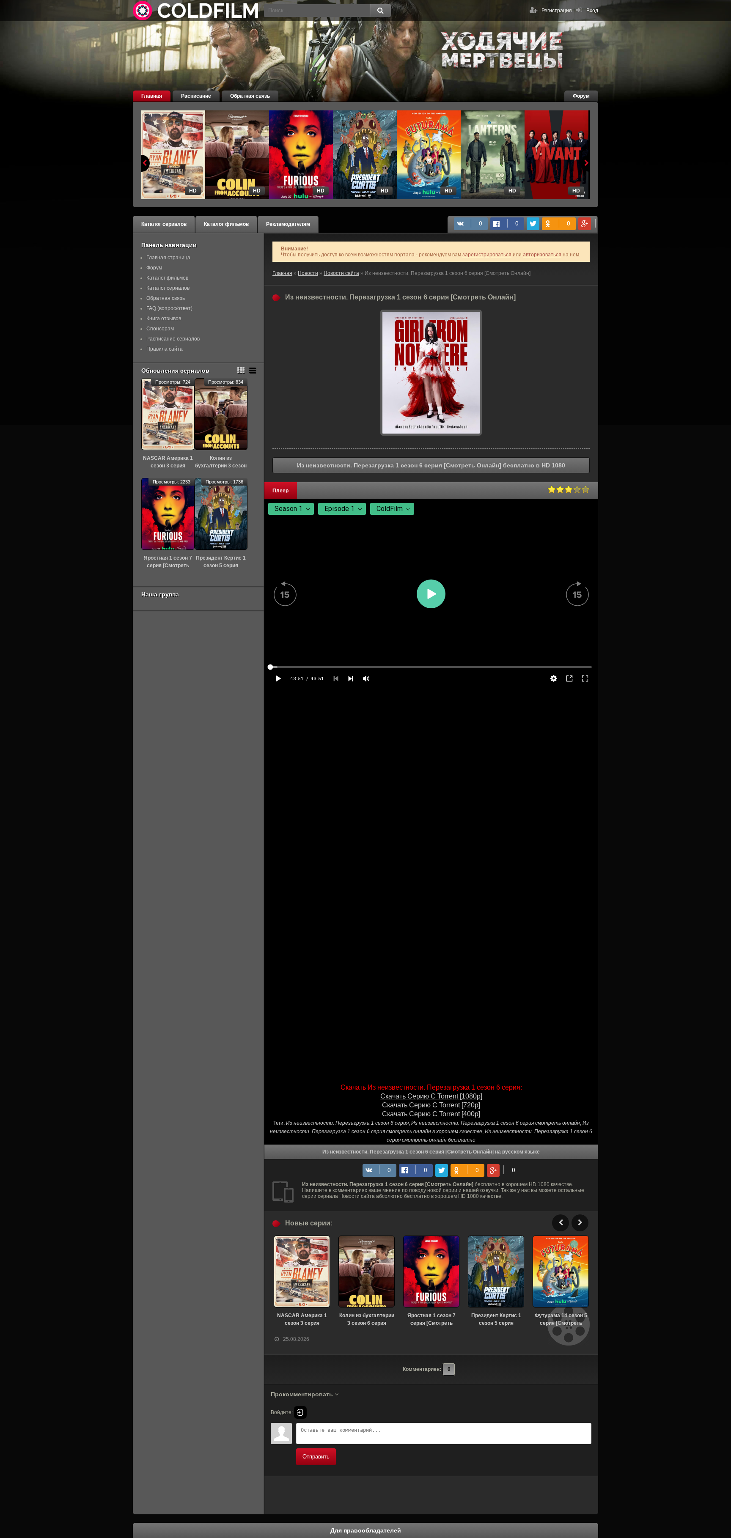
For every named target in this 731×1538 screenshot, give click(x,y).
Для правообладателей (365, 1530)
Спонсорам (160, 329)
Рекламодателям (288, 224)
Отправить (316, 1456)
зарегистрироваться (486, 255)
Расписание (196, 96)
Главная (151, 96)
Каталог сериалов (164, 224)
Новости (308, 273)
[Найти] (380, 10)
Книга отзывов (163, 318)
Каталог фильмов (226, 224)
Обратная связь (250, 96)
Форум (581, 96)
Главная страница (168, 258)
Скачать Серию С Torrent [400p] (431, 1114)
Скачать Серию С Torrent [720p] (431, 1105)
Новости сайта (341, 273)
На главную (196, 10)
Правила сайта (164, 349)
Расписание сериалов (173, 339)
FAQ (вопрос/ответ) (169, 308)
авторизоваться (542, 255)
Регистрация (556, 11)
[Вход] (300, 1412)
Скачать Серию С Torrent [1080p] (431, 1096)
